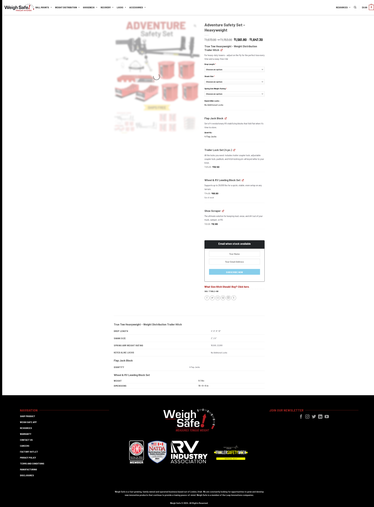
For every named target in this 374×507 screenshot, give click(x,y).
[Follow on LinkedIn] (320, 417)
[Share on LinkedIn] (228, 297)
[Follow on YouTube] (327, 417)
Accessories (136, 7)
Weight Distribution (66, 7)
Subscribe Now (234, 272)
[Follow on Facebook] (301, 417)
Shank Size (209, 76)
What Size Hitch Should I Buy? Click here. (226, 286)
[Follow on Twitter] (314, 417)
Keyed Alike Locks (212, 101)
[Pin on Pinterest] (223, 297)
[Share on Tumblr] (233, 297)
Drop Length (210, 64)
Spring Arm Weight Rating (215, 88)
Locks (120, 7)
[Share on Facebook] (207, 297)
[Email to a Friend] (217, 297)
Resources (342, 7)
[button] (355, 7)
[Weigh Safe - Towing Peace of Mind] (19, 7)
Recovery (106, 7)
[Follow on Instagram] (307, 417)
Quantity (208, 132)
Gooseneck (89, 7)
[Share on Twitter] (212, 297)
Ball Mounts (42, 7)
